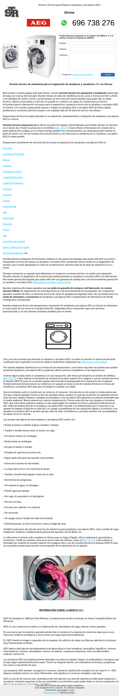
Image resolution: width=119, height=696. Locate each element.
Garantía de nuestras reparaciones (52, 282)
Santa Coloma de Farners (16, 247)
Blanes (6, 160)
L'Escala (7, 189)
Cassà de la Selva (12, 171)
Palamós (7, 224)
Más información (50, 693)
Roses (6, 230)
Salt (5, 236)
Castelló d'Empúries (13, 183)
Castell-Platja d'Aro (13, 177)
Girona (6, 201)
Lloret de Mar (9, 206)
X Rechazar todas (66, 693)
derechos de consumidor (94, 362)
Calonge (7, 166)
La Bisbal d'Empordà (13, 154)
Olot (5, 212)
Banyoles (7, 148)
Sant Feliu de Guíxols (14, 241)
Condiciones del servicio (82, 74)
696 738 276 (93, 22)
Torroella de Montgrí (13, 253)
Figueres (7, 195)
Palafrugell (8, 218)
